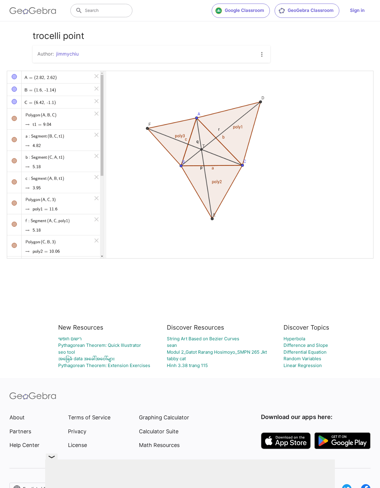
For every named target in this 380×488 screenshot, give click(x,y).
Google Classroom (244, 10)
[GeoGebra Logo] (33, 10)
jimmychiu (67, 54)
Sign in (357, 10)
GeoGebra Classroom (310, 10)
